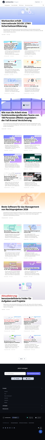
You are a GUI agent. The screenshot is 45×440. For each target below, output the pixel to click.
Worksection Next (29, 5)
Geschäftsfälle (14, 5)
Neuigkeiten (7, 5)
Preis (5, 393)
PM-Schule (21, 5)
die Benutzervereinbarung (23, 422)
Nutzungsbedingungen (14, 422)
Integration (6, 400)
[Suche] (43, 5)
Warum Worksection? (8, 395)
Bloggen (5, 402)
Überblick (6, 391)
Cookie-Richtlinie (31, 422)
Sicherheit (6, 398)
